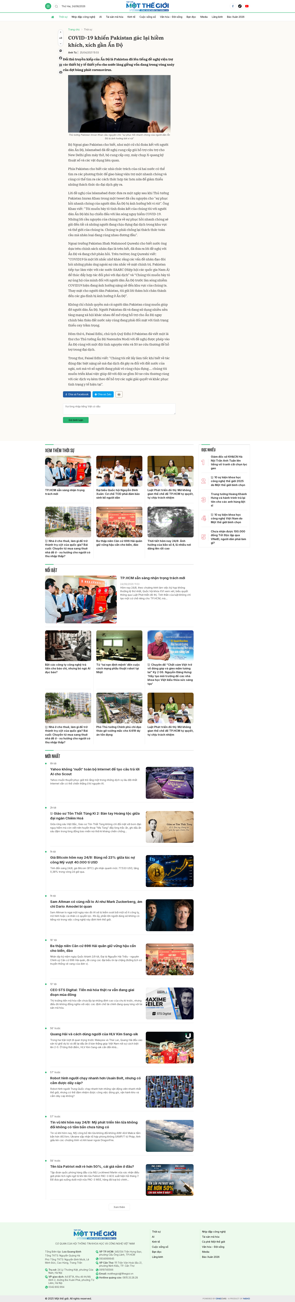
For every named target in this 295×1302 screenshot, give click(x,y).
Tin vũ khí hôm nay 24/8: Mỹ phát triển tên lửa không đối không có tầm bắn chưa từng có (94, 1124)
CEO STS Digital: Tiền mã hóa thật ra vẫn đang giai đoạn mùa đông (92, 992)
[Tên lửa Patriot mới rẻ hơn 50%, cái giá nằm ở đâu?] (170, 1180)
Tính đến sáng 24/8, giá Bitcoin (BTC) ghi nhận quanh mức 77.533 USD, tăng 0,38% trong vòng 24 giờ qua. (94, 870)
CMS (221, 1299)
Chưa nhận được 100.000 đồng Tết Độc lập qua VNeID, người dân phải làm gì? (228, 537)
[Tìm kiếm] (56, 6)
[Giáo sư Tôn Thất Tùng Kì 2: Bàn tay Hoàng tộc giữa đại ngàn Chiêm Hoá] (170, 827)
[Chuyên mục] (48, 6)
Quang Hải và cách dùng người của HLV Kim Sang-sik (94, 1034)
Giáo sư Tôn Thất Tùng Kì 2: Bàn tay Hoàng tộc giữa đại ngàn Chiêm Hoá (95, 815)
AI (100, 16)
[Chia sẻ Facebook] (60, 58)
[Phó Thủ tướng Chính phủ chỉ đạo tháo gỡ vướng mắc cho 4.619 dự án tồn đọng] (119, 708)
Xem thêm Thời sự (59, 450)
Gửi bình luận (76, 420)
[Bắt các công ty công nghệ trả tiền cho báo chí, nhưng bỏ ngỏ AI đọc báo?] (68, 645)
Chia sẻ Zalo (104, 394)
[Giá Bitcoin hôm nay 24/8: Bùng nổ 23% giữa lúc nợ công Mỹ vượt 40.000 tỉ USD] (170, 871)
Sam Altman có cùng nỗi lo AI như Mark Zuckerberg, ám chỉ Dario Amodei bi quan (96, 904)
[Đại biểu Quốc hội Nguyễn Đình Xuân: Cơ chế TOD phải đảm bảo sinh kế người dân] (119, 471)
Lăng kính (217, 16)
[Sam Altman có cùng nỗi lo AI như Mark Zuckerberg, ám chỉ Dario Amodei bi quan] (170, 915)
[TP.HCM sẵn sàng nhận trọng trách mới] (68, 471)
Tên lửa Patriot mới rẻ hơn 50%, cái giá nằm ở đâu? (92, 1166)
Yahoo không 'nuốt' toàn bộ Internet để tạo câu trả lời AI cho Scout (94, 771)
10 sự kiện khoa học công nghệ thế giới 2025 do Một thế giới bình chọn (228, 481)
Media (204, 16)
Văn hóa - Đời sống (171, 16)
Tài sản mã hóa (114, 16)
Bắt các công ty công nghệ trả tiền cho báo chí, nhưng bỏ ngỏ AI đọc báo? (67, 668)
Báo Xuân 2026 (235, 16)
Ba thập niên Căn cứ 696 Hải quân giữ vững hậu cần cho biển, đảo (119, 542)
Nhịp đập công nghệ (83, 16)
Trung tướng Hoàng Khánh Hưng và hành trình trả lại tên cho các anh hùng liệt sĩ (229, 499)
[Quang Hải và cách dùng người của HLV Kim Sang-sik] (170, 1048)
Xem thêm (119, 1207)
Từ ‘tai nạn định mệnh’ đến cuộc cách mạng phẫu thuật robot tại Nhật (118, 668)
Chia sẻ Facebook (78, 394)
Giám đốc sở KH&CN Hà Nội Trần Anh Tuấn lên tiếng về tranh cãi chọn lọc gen (229, 462)
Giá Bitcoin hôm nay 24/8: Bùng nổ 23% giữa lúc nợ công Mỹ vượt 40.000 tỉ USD (92, 859)
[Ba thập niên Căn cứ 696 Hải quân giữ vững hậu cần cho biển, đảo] (119, 522)
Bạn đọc (191, 16)
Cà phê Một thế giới (213, 1241)
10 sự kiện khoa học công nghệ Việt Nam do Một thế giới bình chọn (226, 518)
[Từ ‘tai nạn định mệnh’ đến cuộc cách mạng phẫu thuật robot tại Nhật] (119, 645)
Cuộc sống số (147, 16)
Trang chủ (74, 29)
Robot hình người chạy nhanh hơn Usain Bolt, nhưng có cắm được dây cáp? (95, 1080)
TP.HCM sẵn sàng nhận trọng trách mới (65, 492)
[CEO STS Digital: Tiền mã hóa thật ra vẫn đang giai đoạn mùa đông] (170, 1003)
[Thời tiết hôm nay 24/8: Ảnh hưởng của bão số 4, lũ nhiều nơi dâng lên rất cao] (171, 522)
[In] (119, 394)
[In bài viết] (60, 72)
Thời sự (63, 16)
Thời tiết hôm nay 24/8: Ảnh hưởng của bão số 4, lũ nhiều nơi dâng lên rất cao (169, 544)
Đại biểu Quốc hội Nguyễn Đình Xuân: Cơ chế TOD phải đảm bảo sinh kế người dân (118, 493)
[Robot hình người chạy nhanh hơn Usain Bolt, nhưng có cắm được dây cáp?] (170, 1092)
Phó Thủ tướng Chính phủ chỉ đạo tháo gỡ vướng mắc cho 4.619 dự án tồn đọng (118, 730)
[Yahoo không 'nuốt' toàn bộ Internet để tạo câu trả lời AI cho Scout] (170, 783)
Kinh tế (131, 16)
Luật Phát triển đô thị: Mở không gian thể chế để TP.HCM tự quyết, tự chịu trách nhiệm (171, 493)
